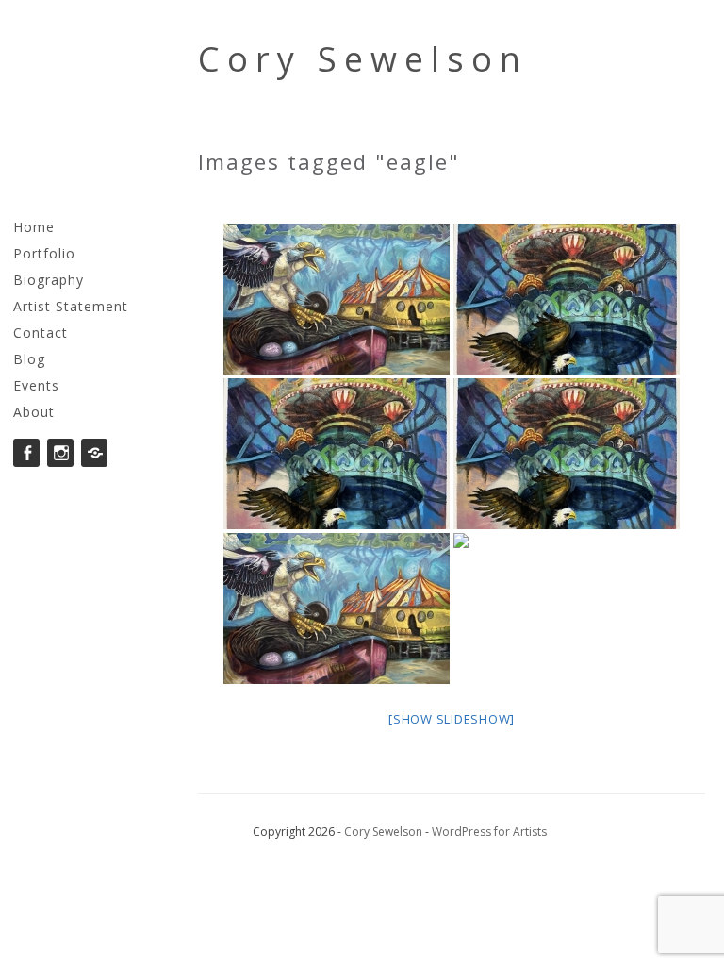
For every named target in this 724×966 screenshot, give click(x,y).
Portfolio (44, 253)
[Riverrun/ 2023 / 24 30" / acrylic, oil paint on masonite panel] (336, 299)
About (34, 412)
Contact (40, 332)
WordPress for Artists (489, 832)
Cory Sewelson (363, 59)
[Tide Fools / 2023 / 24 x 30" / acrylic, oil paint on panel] (566, 608)
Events (36, 385)
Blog (29, 359)
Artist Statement (70, 306)
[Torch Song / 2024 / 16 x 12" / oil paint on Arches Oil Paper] (566, 299)
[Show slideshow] (451, 718)
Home (34, 227)
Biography (48, 280)
